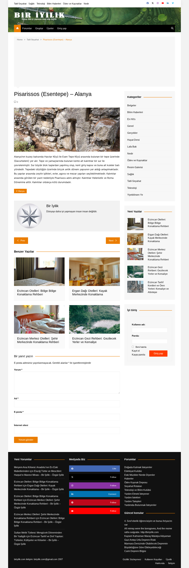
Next (111, 240)
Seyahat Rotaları (133, 486)
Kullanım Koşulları (153, 559)
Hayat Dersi (133, 140)
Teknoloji (41, 3)
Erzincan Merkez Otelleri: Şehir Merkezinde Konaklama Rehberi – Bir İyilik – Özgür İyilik (37, 504)
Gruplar (39, 28)
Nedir (86, 3)
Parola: (135, 335)
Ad (16, 398)
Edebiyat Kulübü (133, 471)
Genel (130, 126)
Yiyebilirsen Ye (135, 195)
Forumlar (27, 28)
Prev (23, 240)
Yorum (18, 369)
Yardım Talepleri (132, 501)
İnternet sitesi (21, 425)
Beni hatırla (141, 347)
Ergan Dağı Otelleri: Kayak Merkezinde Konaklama (158, 238)
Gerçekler (132, 133)
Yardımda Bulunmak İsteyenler (140, 505)
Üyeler (50, 28)
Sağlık (31, 3)
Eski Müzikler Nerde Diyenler (139, 475)
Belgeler (131, 105)
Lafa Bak (132, 146)
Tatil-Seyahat (20, 3)
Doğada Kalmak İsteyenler (138, 467)
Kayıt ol (136, 351)
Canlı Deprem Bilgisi (135, 551)
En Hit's (131, 119)
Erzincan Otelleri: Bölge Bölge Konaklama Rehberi (158, 222)
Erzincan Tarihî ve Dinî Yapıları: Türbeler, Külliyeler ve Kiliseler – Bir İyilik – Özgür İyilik (38, 540)
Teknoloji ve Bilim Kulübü (137, 490)
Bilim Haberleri (54, 3)
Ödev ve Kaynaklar (72, 3)
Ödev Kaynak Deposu (135, 482)
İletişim (171, 563)
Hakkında (159, 563)
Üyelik (169, 559)
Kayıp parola (138, 354)
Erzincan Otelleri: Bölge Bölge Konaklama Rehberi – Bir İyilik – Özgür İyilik (39, 522)
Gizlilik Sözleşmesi (132, 559)
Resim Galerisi (135, 167)
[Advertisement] (94, 63)
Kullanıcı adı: (138, 324)
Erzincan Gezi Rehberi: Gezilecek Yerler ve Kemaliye (158, 270)
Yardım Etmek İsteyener (136, 494)
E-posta (18, 412)
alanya (21, 191)
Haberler (128, 478)
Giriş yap (61, 28)
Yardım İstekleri (132, 497)
